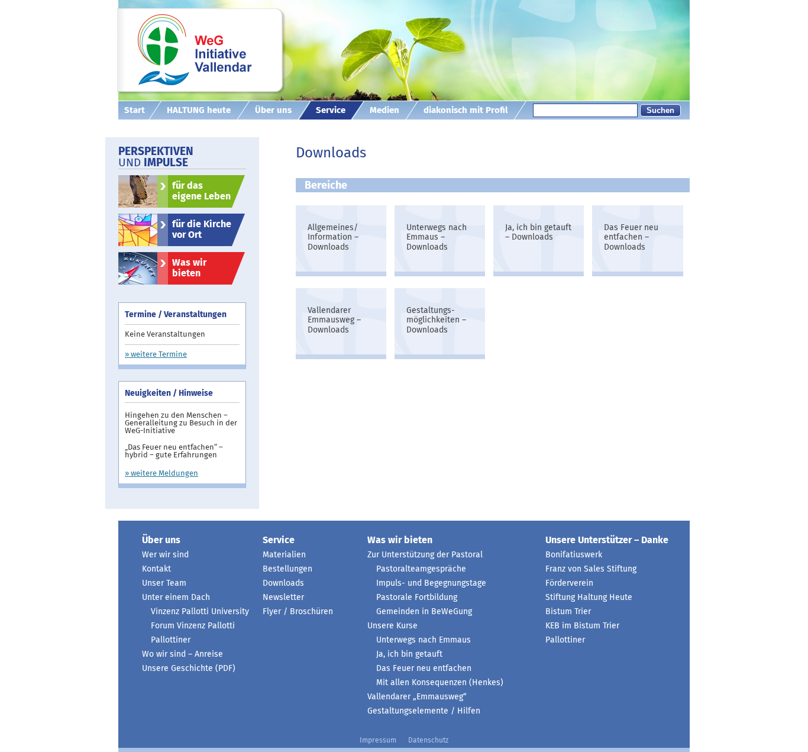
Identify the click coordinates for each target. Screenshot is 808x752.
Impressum (378, 740)
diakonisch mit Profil (466, 110)
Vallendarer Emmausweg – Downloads (334, 320)
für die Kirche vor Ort (201, 230)
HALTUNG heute (199, 110)
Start (134, 110)
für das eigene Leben (201, 191)
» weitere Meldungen (161, 473)
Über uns (273, 110)
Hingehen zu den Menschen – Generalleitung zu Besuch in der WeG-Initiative (181, 423)
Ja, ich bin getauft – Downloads (538, 233)
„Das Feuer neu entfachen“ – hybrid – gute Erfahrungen (174, 451)
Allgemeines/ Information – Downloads (333, 238)
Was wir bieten (189, 268)
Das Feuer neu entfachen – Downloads (631, 238)
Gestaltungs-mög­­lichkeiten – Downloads (436, 320)
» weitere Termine (156, 355)
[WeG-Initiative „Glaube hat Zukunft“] (204, 55)
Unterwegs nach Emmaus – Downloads (436, 238)
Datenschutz (428, 740)
